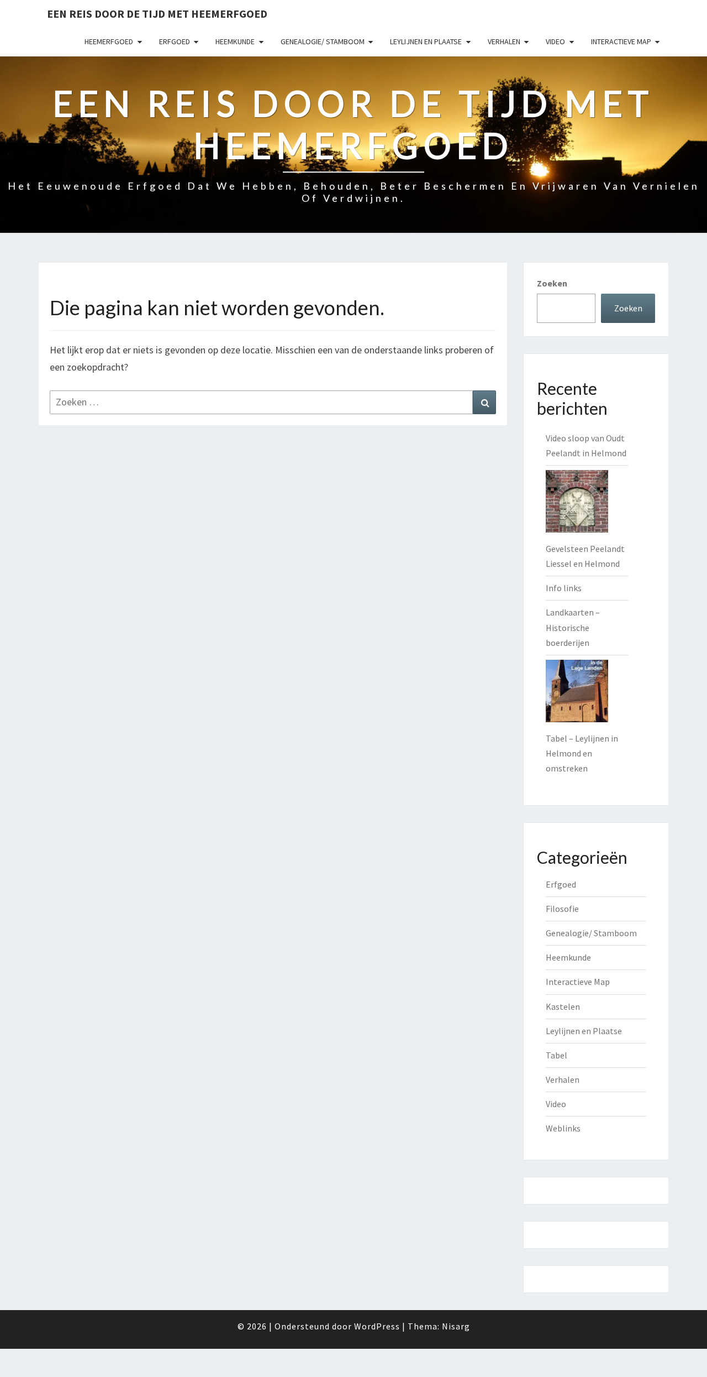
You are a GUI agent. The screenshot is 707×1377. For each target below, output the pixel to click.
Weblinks (563, 1128)
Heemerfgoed (109, 41)
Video (555, 41)
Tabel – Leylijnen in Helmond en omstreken (582, 753)
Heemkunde (235, 41)
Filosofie (562, 908)
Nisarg (456, 1326)
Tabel (556, 1055)
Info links (564, 587)
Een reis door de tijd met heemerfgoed (157, 13)
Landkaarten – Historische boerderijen (573, 627)
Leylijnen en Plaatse (426, 41)
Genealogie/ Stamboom (323, 41)
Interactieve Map (621, 41)
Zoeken (552, 283)
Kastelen (563, 1006)
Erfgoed (174, 41)
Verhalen (504, 41)
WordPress (377, 1326)
